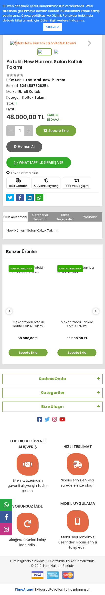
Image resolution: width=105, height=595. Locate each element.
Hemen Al (26, 146)
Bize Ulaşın (52, 406)
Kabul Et (53, 26)
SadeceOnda (52, 379)
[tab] (15, 217)
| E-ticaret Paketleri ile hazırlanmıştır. (52, 589)
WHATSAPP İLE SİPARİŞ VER (41, 162)
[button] (15, 43)
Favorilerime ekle (24, 172)
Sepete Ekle (58, 130)
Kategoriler (52, 392)
